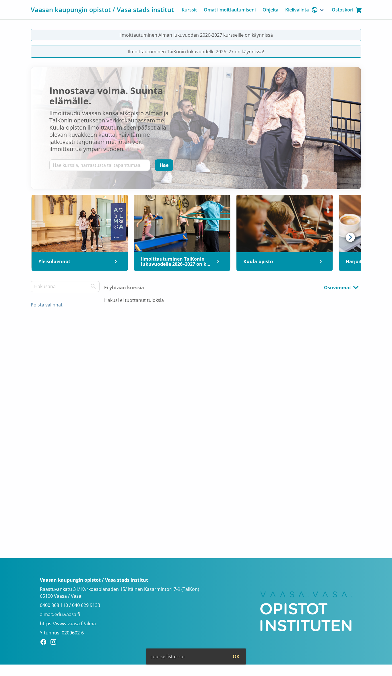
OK (236, 656)
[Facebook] (45, 643)
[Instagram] (55, 643)
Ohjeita (270, 10)
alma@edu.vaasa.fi (60, 614)
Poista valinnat (47, 305)
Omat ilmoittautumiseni (230, 10)
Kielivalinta (297, 10)
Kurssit (189, 10)
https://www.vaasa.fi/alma (68, 623)
